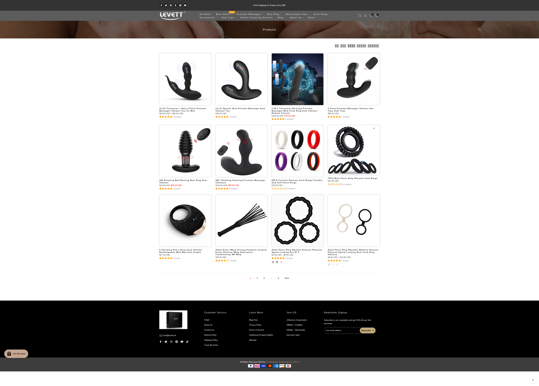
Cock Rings (321, 14)
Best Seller (225, 13)
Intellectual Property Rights (261, 335)
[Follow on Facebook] (160, 341)
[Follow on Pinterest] (176, 341)
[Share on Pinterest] (171, 5)
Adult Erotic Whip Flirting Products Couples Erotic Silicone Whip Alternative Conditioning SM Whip (241, 252)
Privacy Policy (255, 325)
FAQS (206, 320)
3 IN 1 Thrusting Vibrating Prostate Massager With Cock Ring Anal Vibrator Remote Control (295, 110)
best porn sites (293, 335)
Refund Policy (210, 335)
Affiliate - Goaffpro (295, 325)
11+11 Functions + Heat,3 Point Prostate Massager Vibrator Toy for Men (182, 109)
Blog (280, 17)
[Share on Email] (185, 5)
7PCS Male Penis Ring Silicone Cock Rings (353, 178)
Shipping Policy (211, 340)
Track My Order (211, 345)
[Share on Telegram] (180, 5)
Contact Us (209, 330)
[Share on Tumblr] (176, 5)
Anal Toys (227, 17)
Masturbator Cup (296, 14)
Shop (311, 17)
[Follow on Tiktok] (187, 341)
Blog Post (253, 320)
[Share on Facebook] (161, 5)
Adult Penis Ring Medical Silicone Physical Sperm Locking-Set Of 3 (297, 251)
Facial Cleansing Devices (256, 17)
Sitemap (252, 340)
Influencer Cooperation (297, 320)
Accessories (207, 17)
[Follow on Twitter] (166, 341)
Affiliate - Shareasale (296, 330)
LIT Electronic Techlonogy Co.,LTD (281, 362)
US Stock (205, 14)
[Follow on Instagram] (171, 341)
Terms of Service (256, 330)
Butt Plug (273, 14)
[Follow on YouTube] (182, 341)
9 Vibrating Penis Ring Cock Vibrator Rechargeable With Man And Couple (180, 251)
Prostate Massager (249, 14)
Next (287, 278)
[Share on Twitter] (166, 5)
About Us (296, 17)
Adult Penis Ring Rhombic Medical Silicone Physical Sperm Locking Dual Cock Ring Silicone (353, 252)
